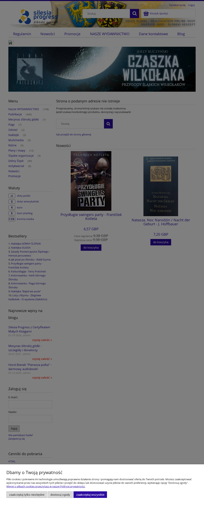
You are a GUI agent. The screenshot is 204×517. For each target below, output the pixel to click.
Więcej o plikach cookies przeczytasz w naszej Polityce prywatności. (45, 486)
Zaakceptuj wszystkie (90, 494)
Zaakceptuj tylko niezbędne (26, 494)
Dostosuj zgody (60, 494)
